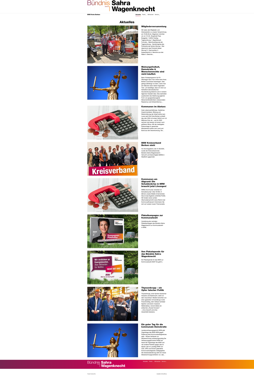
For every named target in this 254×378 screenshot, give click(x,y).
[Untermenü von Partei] (152, 361)
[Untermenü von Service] (166, 361)
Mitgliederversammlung (153, 27)
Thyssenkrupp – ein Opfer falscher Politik (152, 289)
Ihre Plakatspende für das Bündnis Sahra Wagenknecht (152, 254)
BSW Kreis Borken (93, 14)
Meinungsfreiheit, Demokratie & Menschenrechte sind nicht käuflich (152, 70)
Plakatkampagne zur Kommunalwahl (152, 217)
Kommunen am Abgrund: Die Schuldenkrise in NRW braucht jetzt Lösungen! (153, 183)
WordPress (164, 374)
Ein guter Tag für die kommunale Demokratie (154, 326)
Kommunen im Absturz (153, 107)
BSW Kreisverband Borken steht (151, 144)
